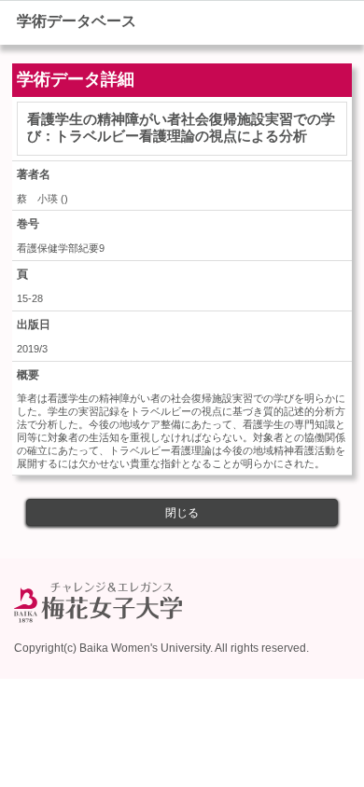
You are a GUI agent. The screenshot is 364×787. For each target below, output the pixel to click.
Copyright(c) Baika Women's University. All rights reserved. (161, 648)
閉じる (182, 512)
